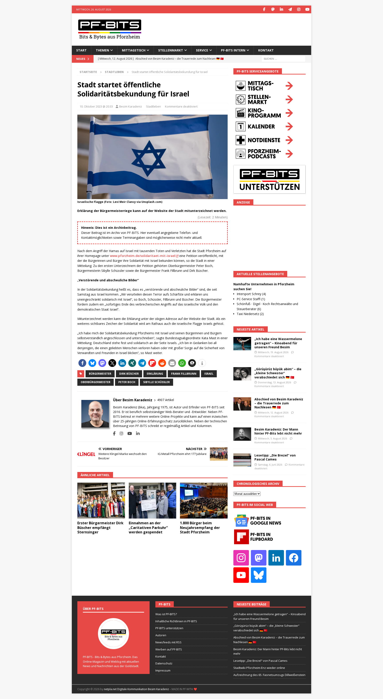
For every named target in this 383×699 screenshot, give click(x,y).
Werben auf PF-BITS (168, 649)
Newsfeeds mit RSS (168, 642)
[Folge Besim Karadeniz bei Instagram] (119, 433)
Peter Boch (126, 382)
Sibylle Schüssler (156, 382)
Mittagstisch (133, 50)
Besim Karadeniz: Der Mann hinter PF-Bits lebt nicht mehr (278, 431)
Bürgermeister (100, 374)
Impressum (162, 670)
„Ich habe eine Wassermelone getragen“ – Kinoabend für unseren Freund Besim (278, 343)
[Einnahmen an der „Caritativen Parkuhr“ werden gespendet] (152, 500)
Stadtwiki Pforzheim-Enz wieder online (259, 668)
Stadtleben (153, 106)
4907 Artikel (165, 400)
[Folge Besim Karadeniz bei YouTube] (128, 433)
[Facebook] (264, 9)
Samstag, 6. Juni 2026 (270, 464)
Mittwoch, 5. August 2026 (272, 438)
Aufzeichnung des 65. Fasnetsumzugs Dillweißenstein (269, 675)
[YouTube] (307, 9)
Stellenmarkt (170, 50)
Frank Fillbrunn (183, 374)
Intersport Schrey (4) (251, 294)
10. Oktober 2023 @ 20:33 (96, 106)
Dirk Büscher (129, 374)
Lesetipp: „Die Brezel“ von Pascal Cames (275, 457)
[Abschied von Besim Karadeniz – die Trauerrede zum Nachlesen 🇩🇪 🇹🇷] (242, 404)
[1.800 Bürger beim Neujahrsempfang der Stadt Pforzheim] (204, 500)
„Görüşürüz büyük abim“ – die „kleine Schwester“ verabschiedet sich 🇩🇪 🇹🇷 (277, 373)
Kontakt (266, 50)
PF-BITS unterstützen (169, 628)
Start (81, 50)
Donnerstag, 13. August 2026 (274, 382)
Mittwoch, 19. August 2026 (273, 352)
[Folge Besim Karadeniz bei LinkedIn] (136, 433)
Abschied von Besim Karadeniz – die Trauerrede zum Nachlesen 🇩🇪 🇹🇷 (278, 403)
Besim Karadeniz (130, 106)
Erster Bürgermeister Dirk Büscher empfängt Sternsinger (100, 528)
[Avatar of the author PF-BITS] (113, 644)
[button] (82, 363)
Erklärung (155, 374)
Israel (208, 374)
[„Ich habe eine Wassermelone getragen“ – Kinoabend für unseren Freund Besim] (242, 343)
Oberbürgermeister (95, 382)
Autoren (160, 635)
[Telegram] (290, 9)
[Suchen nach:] (283, 58)
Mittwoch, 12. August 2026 (273, 412)
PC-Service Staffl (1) (251, 299)
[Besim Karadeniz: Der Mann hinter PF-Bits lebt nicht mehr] (242, 434)
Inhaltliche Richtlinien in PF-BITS (176, 621)
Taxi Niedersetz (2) (250, 314)
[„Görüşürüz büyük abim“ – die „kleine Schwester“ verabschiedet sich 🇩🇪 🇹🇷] (242, 373)
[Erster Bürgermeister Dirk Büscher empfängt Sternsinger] (101, 500)
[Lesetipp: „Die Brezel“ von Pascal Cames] (242, 460)
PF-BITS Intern (233, 50)
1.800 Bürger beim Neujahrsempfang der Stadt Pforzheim (200, 528)
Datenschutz (163, 663)
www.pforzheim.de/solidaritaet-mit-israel (142, 256)
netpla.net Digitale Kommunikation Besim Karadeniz (136, 689)
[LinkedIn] (281, 9)
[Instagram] (299, 9)
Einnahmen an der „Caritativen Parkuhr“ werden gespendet (148, 528)
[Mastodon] (273, 9)
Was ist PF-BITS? (166, 614)
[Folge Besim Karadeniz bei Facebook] (114, 433)
